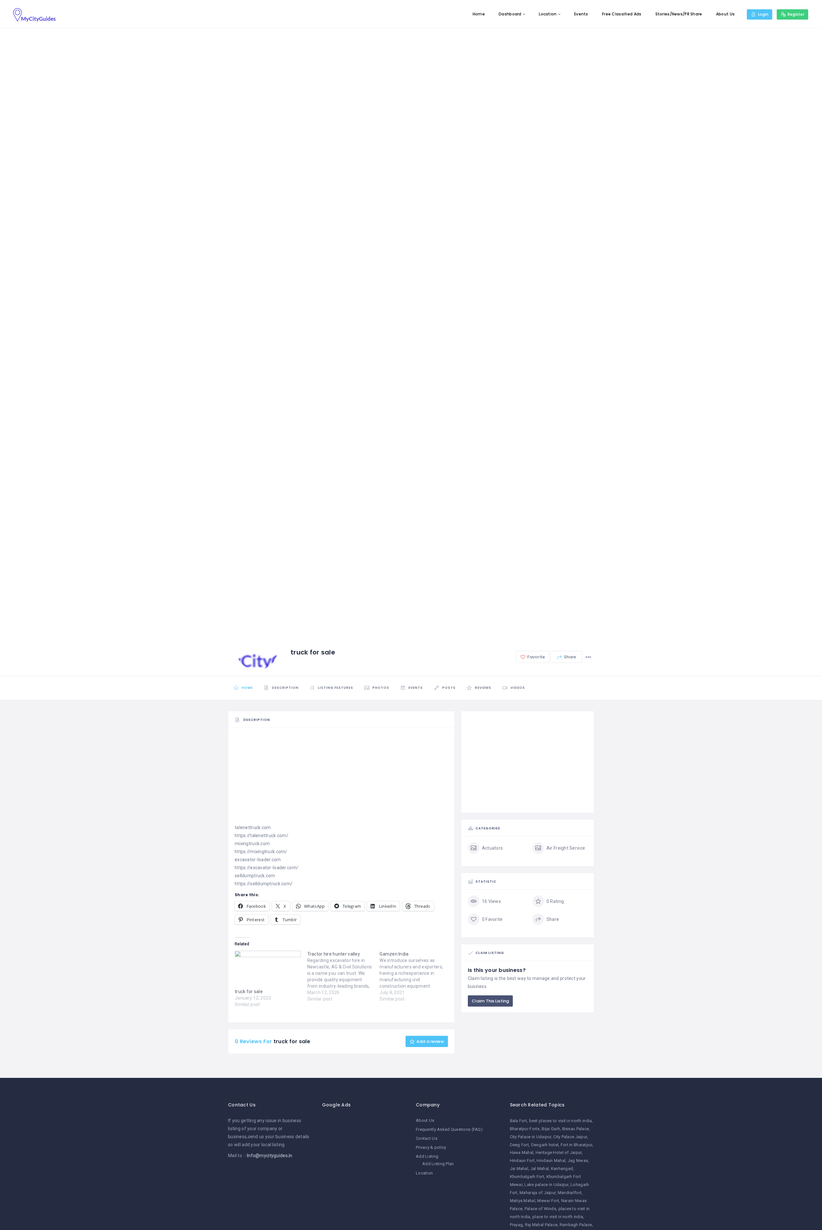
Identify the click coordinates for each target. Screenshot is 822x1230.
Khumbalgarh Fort (527, 1176)
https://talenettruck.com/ (261, 835)
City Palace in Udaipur (530, 1136)
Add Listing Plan (438, 1163)
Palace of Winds (540, 1208)
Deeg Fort (519, 1144)
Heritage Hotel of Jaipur (559, 1152)
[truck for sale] (268, 970)
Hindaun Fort (522, 1160)
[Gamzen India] (416, 976)
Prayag (516, 1224)
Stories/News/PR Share (678, 14)
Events (581, 14)
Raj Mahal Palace (541, 1224)
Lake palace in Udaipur (546, 1184)
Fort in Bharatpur (576, 1144)
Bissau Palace (575, 1128)
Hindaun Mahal (551, 1160)
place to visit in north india (557, 1216)
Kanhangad (562, 1168)
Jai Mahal (519, 1168)
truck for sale (249, 991)
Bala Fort (518, 1120)
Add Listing (427, 1156)
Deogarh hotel (545, 1144)
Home (479, 14)
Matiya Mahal (522, 1200)
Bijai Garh (551, 1128)
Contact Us (426, 1138)
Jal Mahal (539, 1168)
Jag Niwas (578, 1160)
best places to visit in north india (560, 1120)
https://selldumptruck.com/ (264, 883)
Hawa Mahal (522, 1152)
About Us (725, 14)
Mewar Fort (548, 1200)
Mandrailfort (570, 1192)
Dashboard (510, 14)
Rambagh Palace (576, 1224)
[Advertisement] (341, 779)
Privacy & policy (431, 1147)
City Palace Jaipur (570, 1136)
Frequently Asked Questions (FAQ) (449, 1129)
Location (547, 14)
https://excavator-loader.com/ (266, 867)
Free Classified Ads (621, 14)
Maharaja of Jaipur (537, 1192)
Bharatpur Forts (525, 1128)
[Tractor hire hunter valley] (343, 976)
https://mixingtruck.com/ (261, 851)
